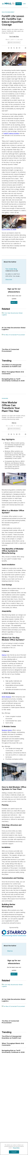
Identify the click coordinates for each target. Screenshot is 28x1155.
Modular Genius (7, 730)
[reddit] (16, 48)
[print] (25, 48)
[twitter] (14, 48)
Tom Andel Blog (14, 36)
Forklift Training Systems (11, 133)
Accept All (14, 1151)
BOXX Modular (6, 697)
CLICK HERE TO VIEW (9, 229)
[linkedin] (11, 48)
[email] (19, 48)
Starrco (14, 423)
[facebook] (8, 48)
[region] (14, 1148)
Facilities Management (8, 12)
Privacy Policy (16, 1147)
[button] (3, 4)
